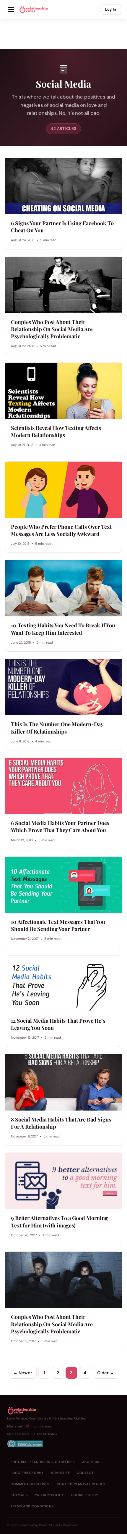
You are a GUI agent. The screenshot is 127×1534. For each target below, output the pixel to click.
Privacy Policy (49, 1495)
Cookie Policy (84, 1495)
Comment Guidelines (30, 1484)
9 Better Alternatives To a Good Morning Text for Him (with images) (59, 1221)
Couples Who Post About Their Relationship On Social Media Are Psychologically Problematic (52, 329)
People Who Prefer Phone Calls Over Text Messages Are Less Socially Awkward (61, 530)
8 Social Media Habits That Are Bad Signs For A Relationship (61, 1123)
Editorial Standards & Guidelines (43, 1462)
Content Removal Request (82, 1484)
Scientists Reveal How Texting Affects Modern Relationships (56, 431)
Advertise (60, 1473)
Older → (105, 1372)
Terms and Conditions (32, 1506)
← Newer (22, 1372)
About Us (90, 1462)
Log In (110, 9)
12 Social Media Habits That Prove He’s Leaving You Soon (58, 1024)
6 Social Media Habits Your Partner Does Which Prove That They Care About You (60, 826)
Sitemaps (19, 1495)
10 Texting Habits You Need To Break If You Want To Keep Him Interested (63, 629)
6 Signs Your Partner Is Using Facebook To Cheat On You (62, 227)
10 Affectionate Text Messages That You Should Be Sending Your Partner (58, 925)
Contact (85, 1473)
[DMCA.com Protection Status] (46, 1443)
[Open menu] (11, 9)
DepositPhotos (45, 1434)
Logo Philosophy (27, 1473)
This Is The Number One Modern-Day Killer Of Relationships (57, 728)
